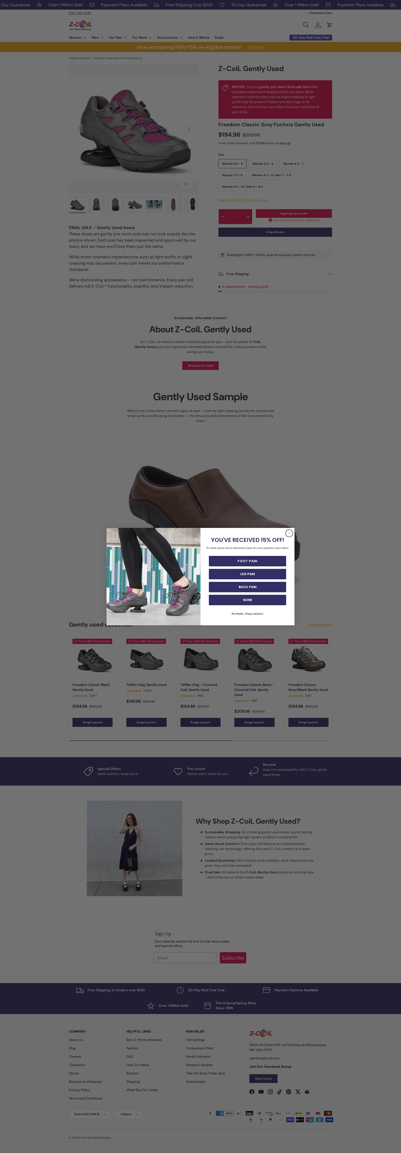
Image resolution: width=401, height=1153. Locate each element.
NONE (247, 600)
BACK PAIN (247, 587)
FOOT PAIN (247, 561)
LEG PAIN (247, 574)
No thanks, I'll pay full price (247, 613)
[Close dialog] (289, 533)
